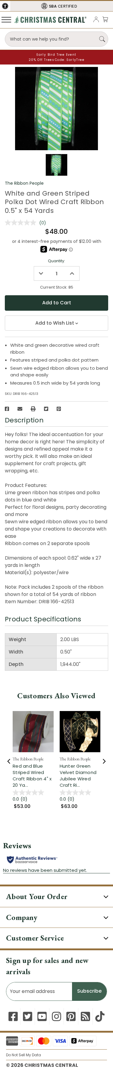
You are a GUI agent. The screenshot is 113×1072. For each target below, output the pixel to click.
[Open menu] (6, 19)
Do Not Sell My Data (23, 1054)
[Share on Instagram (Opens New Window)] (56, 1016)
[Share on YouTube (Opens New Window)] (42, 1016)
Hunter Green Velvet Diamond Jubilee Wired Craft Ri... (78, 775)
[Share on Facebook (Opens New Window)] (7, 408)
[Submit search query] (102, 39)
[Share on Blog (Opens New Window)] (85, 1016)
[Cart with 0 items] (105, 19)
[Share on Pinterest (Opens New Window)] (59, 408)
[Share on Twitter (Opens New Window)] (46, 408)
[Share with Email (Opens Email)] (19, 408)
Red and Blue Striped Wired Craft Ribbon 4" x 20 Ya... (32, 775)
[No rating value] (22, 223)
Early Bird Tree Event (56, 54)
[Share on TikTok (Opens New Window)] (100, 1016)
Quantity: (56, 261)
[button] (5, 6)
